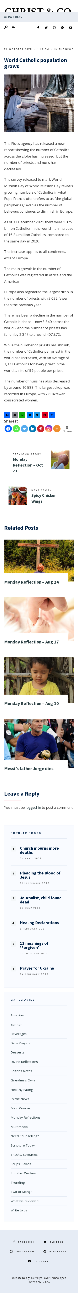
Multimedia (19, 1127)
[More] (57, 428)
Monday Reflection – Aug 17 (31, 642)
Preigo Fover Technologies (50, 1278)
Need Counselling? (25, 1136)
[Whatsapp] (16, 428)
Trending (18, 1182)
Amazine (17, 1015)
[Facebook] (38, 27)
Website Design (21, 1278)
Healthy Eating (22, 1089)
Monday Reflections (26, 1117)
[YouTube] (70, 27)
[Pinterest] (62, 27)
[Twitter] (46, 27)
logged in (33, 807)
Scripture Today (23, 1145)
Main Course (20, 1108)
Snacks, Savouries (24, 1154)
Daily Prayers (21, 1043)
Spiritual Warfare (23, 1173)
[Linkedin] (32, 428)
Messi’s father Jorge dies (28, 768)
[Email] (15, 416)
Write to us (19, 1210)
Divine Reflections (24, 1062)
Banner (16, 1024)
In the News (64, 49)
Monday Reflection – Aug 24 (31, 582)
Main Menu (14, 17)
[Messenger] (30, 416)
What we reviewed (24, 1201)
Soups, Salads (21, 1164)
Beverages (19, 1034)
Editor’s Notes (21, 1071)
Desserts (17, 1052)
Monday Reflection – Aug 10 (31, 703)
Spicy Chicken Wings (44, 496)
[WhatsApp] (23, 416)
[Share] (53, 416)
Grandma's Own (23, 1080)
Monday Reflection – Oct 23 (28, 462)
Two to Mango (21, 1192)
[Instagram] (54, 27)
